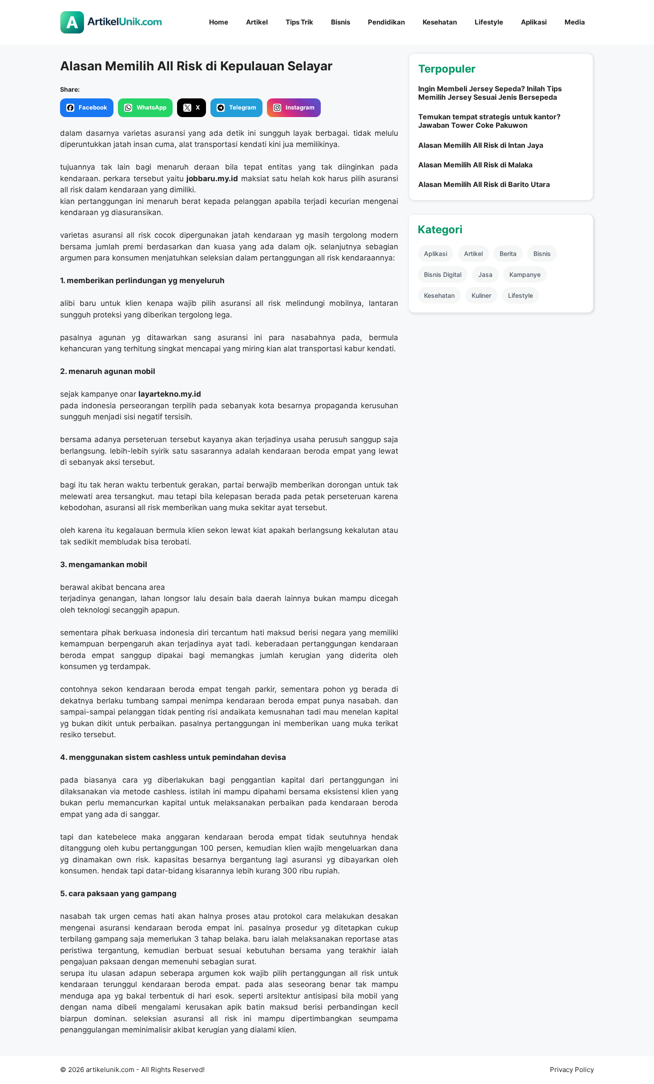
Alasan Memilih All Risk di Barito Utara (484, 184)
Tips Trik (299, 22)
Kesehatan (440, 22)
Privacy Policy (572, 1069)
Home (218, 22)
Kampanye (525, 274)
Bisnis (340, 22)
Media (575, 22)
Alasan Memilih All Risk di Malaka (475, 164)
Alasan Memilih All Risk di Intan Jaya (480, 145)
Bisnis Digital (442, 274)
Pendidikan (386, 22)
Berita (508, 253)
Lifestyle (489, 22)
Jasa (485, 274)
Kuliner (481, 295)
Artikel (257, 22)
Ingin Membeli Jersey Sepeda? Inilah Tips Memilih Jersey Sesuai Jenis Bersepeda (490, 92)
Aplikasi (534, 22)
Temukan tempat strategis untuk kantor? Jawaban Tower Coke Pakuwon (489, 121)
